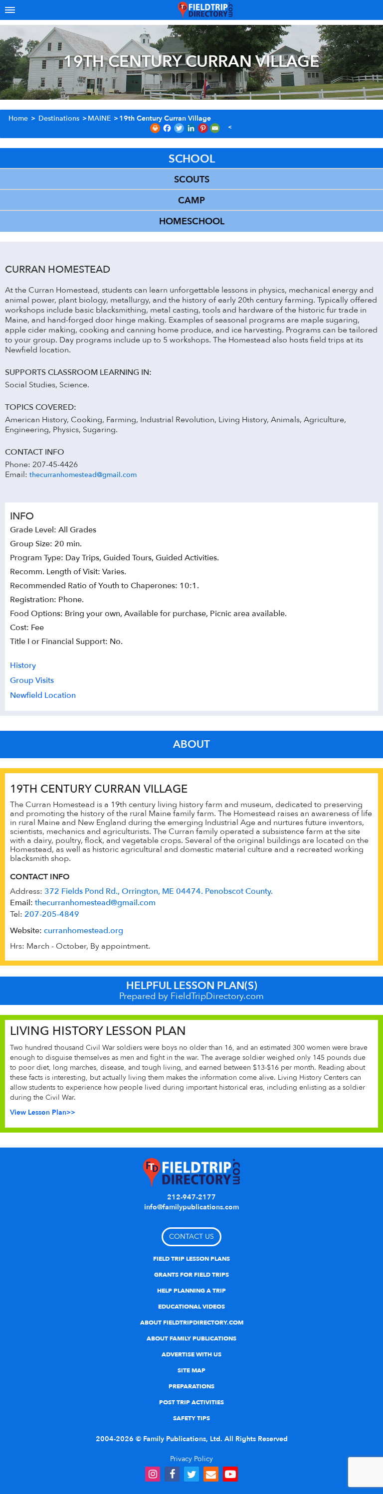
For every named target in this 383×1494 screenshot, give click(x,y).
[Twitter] (179, 128)
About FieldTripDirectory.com (191, 1323)
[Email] (215, 128)
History (23, 665)
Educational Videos (191, 1307)
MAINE (99, 118)
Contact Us (191, 1236)
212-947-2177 (191, 1197)
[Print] (155, 128)
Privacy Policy (191, 1459)
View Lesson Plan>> (42, 1112)
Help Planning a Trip (191, 1291)
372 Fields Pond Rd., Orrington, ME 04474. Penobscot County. (158, 891)
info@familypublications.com (191, 1207)
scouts (191, 179)
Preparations (191, 1386)
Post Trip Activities (191, 1402)
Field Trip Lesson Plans (191, 1259)
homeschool (191, 221)
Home (18, 118)
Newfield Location (43, 695)
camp (191, 200)
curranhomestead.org (83, 930)
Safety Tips (191, 1418)
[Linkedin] (191, 128)
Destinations (58, 118)
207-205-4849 (51, 914)
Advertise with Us (191, 1354)
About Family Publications (191, 1338)
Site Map (191, 1370)
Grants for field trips (191, 1275)
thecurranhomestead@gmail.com (83, 475)
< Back (230, 128)
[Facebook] (167, 128)
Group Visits (32, 680)
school (192, 159)
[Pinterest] (203, 128)
